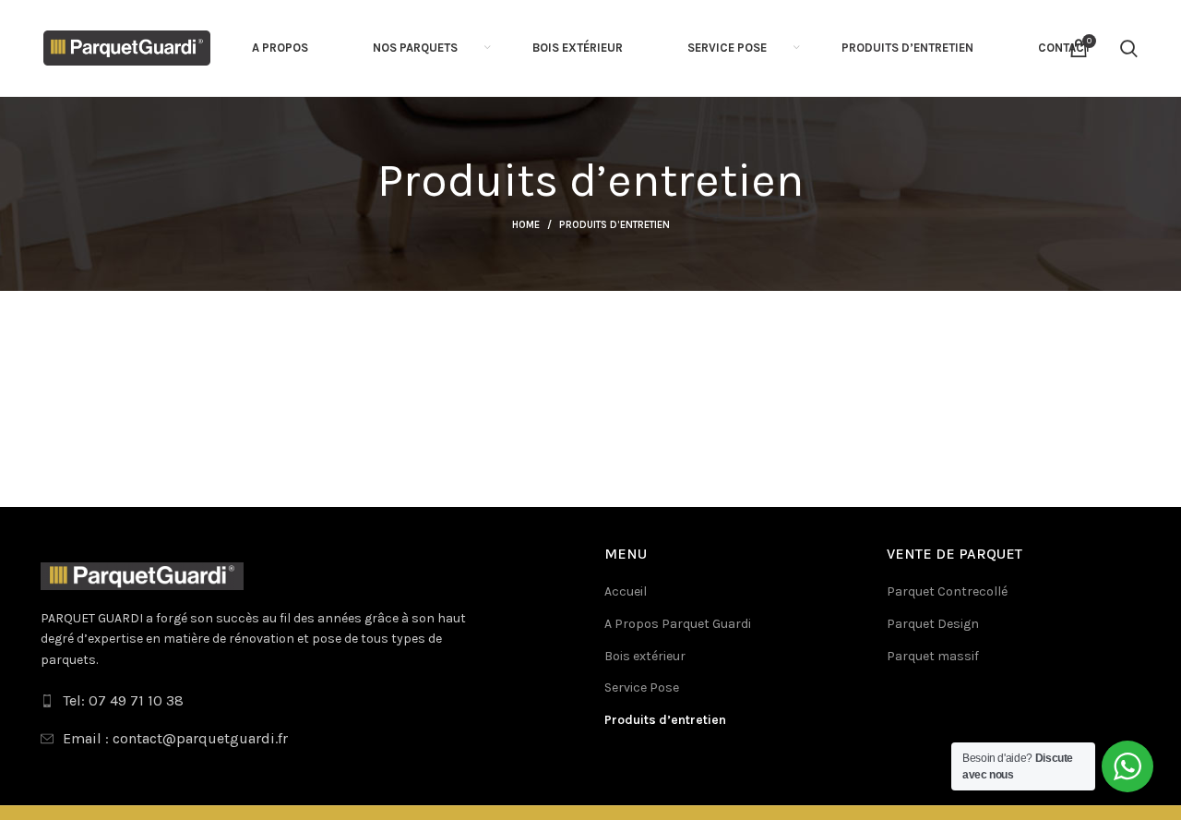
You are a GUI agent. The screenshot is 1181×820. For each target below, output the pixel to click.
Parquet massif (933, 656)
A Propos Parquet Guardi (677, 624)
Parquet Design (933, 624)
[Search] (1129, 48)
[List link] (309, 701)
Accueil (625, 591)
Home (526, 225)
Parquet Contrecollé (947, 591)
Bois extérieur (645, 656)
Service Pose (641, 687)
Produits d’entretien (665, 720)
